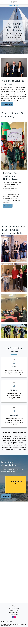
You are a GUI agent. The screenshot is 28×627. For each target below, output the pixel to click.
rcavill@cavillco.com (14, 614)
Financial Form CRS (7, 621)
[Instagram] (15, 617)
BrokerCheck (8, 625)
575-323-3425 (16, 608)
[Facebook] (13, 617)
